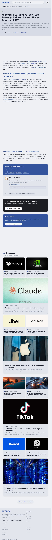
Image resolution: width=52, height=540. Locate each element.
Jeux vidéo (19, 6)
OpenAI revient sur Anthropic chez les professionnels (13, 516)
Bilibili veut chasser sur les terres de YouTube (36, 516)
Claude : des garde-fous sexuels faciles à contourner (25, 308)
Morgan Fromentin (6, 32)
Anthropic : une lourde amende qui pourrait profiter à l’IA (36, 332)
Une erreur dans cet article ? (19, 187)
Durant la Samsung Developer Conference (14, 79)
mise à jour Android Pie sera (28, 63)
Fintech (27, 6)
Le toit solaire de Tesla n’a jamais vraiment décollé (12, 394)
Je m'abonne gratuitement (14, 224)
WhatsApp (26, 172)
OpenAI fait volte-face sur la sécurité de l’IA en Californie (14, 274)
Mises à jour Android (20, 193)
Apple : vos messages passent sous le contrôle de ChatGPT (36, 454)
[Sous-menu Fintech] (29, 6)
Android (11, 193)
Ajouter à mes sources (14, 208)
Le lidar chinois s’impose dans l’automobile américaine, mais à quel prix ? (36, 395)
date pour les (38, 67)
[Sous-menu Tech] (5, 6)
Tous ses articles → (15, 184)
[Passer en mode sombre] (47, 2)
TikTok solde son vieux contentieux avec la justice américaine (24, 430)
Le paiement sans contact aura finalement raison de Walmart (12, 454)
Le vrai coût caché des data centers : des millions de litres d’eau (25, 489)
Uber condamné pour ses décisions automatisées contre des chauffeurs (13, 332)
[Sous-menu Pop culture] (14, 6)
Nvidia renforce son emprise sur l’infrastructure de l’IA (35, 274)
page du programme (10, 99)
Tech (3, 6)
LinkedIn (18, 172)
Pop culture (10, 6)
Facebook (11, 172)
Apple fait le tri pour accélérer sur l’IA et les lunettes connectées (25, 366)
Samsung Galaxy (30, 193)
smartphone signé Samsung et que (36, 61)
